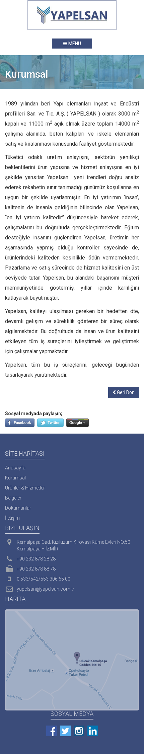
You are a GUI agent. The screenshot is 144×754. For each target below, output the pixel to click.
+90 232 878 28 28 (36, 558)
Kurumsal (15, 477)
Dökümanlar (18, 508)
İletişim (12, 518)
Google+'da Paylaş (77, 423)
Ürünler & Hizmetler (25, 488)
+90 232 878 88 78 (36, 569)
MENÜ (74, 43)
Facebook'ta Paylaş (19, 423)
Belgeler (13, 498)
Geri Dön (125, 392)
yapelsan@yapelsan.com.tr (45, 589)
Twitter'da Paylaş (50, 423)
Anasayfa (15, 467)
